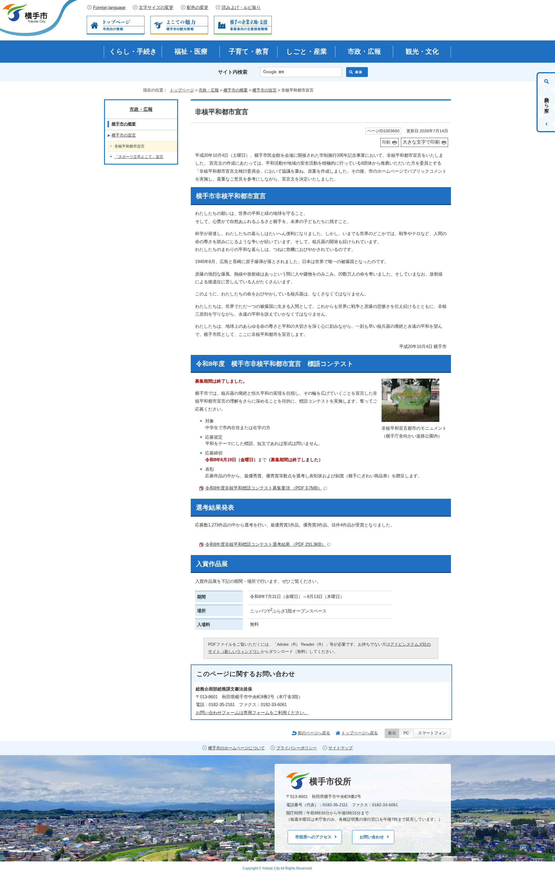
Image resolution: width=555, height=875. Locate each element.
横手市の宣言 (264, 90)
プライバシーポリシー (296, 748)
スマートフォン (432, 733)
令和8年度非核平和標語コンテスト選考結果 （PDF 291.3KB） (265, 544)
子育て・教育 (249, 51)
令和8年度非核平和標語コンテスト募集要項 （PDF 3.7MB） (263, 487)
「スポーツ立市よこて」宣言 (138, 156)
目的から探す (546, 102)
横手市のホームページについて (236, 748)
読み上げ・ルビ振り (241, 7)
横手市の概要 (235, 90)
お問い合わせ (372, 837)
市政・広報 (364, 51)
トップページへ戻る (359, 733)
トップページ (182, 90)
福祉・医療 (191, 51)
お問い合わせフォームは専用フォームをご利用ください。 (252, 712)
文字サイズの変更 (156, 7)
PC (406, 733)
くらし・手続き (133, 51)
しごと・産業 (306, 51)
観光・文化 (422, 51)
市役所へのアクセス (313, 837)
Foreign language (109, 7)
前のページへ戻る (314, 733)
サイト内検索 (232, 72)
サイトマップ (340, 748)
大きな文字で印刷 (421, 141)
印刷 (386, 142)
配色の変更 (197, 7)
